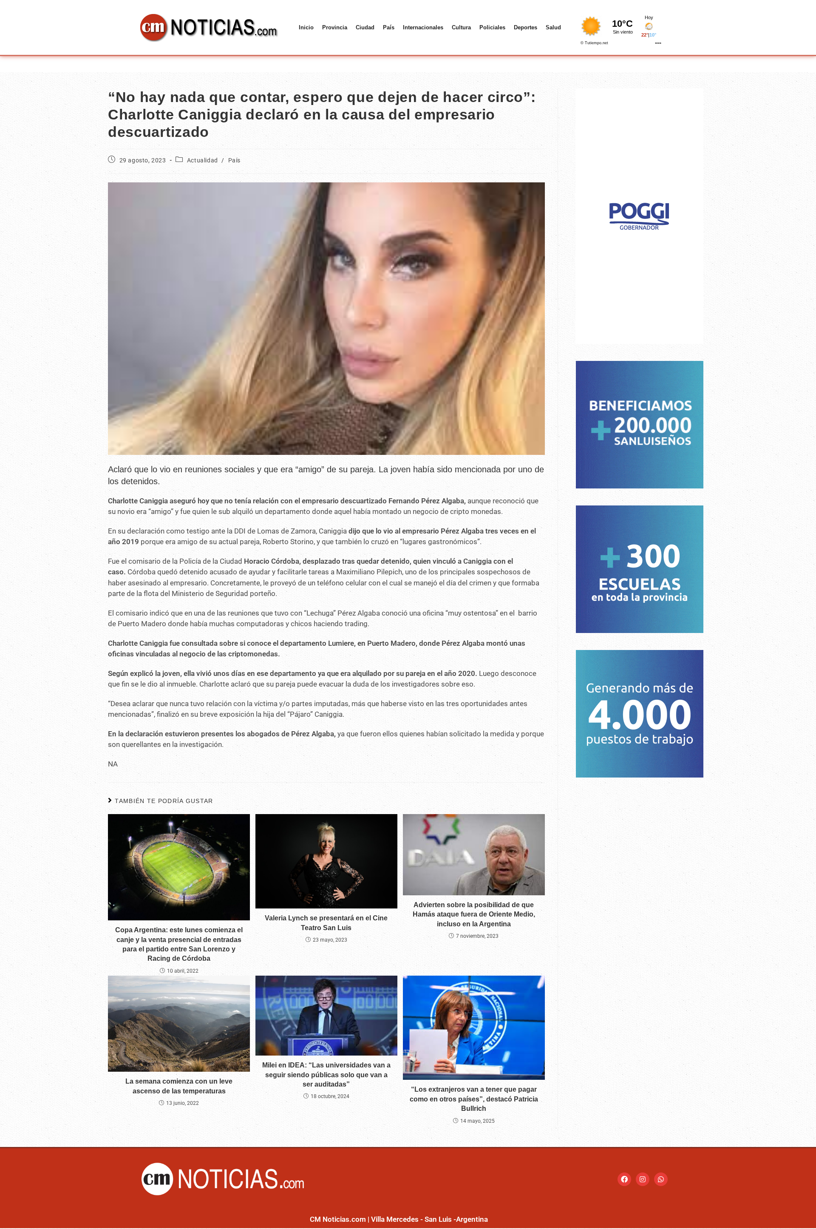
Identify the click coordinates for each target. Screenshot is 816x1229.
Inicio (306, 27)
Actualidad (202, 160)
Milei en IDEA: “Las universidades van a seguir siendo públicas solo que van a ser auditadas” (326, 1075)
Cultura (461, 27)
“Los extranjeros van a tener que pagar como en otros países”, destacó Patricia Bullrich (474, 1099)
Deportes (525, 27)
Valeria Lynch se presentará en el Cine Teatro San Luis (326, 922)
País (388, 27)
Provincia (334, 27)
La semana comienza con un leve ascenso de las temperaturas (178, 1086)
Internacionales (423, 27)
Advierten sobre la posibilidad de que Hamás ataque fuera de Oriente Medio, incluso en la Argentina (474, 914)
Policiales (492, 27)
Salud (553, 27)
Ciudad (365, 27)
